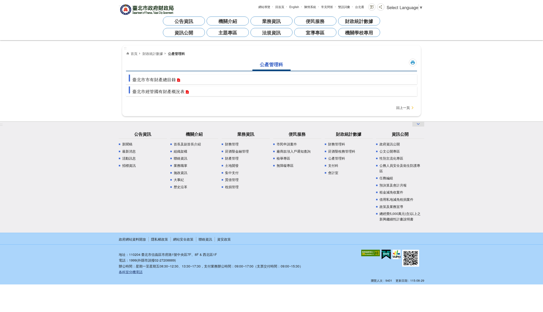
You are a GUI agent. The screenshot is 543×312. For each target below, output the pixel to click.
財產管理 (232, 158)
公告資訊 (142, 134)
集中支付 (232, 172)
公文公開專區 (389, 151)
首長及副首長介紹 (187, 144)
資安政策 (224, 239)
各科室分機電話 (131, 271)
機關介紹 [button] (227, 21)
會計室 (333, 172)
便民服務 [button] (315, 21)
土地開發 (232, 165)
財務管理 (232, 144)
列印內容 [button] (413, 62)
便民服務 (297, 134)
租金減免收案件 (391, 192)
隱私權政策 (159, 239)
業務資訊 (245, 134)
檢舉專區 (283, 158)
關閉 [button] (371, 7)
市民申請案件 (287, 144)
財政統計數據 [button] (359, 21)
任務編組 (386, 178)
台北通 (359, 7)
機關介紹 (194, 134)
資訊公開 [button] (184, 32)
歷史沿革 (180, 186)
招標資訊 (129, 165)
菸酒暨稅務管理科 (341, 151)
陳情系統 (310, 7)
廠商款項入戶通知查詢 (294, 151)
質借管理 (232, 179)
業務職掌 (180, 165)
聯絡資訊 (180, 158)
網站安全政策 (183, 239)
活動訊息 (129, 158)
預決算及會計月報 (393, 185)
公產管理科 (176, 53)
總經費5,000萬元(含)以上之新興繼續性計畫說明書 (400, 216)
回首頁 (279, 7)
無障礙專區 (285, 165)
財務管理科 (336, 144)
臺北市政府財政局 (147, 9)
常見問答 (327, 7)
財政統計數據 (153, 53)
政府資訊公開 (389, 144)
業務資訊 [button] (271, 21)
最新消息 (129, 151)
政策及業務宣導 (391, 206)
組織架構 (180, 151)
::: (120, 5)
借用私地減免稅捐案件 (396, 199)
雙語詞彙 (344, 7)
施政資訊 (180, 172)
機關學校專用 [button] (359, 32)
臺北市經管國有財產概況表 (158, 91)
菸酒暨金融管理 (237, 151)
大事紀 (179, 179)
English (294, 7)
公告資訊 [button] (184, 21)
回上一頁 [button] (403, 107)
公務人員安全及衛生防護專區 (399, 168)
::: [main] (125, 47)
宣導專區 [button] (315, 32)
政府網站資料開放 (132, 239)
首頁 (134, 53)
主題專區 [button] (227, 32)
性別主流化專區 (391, 158)
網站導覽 (264, 7)
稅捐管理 (232, 186)
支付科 (333, 165)
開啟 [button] (418, 124)
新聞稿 (127, 144)
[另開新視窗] (370, 253)
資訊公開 (400, 134)
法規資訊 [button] (271, 32)
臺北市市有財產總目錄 (154, 79)
